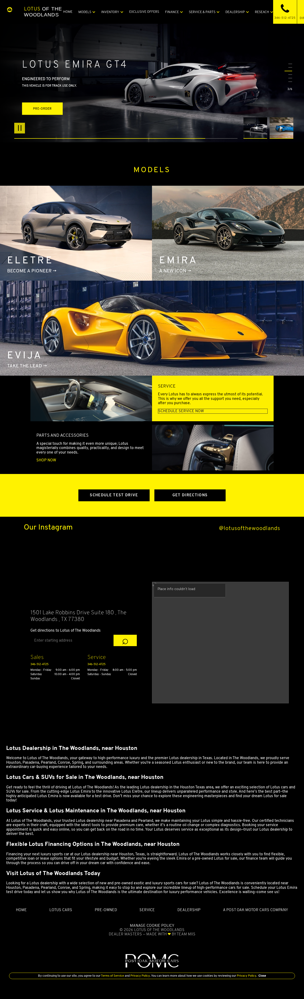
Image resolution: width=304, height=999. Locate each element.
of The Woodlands (43, 11)
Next (281, 128)
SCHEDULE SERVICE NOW (181, 411)
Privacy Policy (140, 976)
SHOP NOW (46, 460)
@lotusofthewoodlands (249, 528)
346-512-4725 (39, 664)
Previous (256, 128)
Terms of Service (112, 976)
